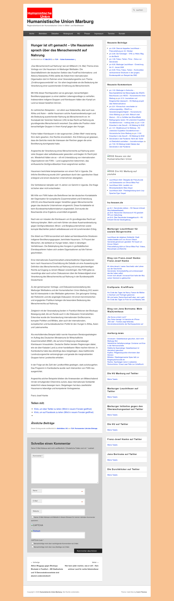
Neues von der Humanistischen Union (119, 157)
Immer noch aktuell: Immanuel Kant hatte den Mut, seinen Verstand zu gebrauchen (126, 276)
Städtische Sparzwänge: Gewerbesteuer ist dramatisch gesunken (123, 349)
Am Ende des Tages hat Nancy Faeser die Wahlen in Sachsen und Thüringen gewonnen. (126, 293)
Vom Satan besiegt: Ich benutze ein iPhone (123, 319)
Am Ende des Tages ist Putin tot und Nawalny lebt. (126, 299)
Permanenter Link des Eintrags (86, 428)
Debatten (55, 33)
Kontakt (122, 33)
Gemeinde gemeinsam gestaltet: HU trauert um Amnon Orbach (124, 243)
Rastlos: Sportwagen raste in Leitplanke (122, 362)
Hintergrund (68, 33)
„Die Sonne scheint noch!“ (116, 317)
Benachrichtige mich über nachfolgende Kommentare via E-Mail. (56, 543)
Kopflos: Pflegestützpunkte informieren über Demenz (123, 353)
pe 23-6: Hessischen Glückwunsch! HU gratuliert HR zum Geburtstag (125, 213)
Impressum (98, 33)
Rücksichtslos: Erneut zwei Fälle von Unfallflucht (125, 364)
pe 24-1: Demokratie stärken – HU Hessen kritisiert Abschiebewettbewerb (126, 209)
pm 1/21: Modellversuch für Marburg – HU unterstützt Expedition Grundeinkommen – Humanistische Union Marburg (124, 130)
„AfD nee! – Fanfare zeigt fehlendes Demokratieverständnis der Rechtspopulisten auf (125, 322)
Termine (111, 33)
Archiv (31, 33)
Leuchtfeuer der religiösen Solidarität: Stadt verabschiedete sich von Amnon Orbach (123, 238)
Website (36, 511)
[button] (39, 13)
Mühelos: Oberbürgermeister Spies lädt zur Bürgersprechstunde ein (123, 358)
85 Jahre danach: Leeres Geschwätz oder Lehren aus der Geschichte (125, 267)
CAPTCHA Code (37, 540)
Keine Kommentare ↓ (68, 59)
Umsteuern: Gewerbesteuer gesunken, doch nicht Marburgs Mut (125, 339)
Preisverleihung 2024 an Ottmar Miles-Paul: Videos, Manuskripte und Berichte (126, 247)
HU (78, 33)
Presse (87, 33)
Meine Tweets (112, 379)
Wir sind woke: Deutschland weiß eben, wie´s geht (125, 297)
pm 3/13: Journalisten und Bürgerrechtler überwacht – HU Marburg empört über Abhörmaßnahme (126, 101)
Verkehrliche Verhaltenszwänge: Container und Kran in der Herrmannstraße (126, 344)
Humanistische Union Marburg (60, 21)
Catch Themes (141, 592)
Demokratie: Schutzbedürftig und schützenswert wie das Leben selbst (125, 272)
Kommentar (38, 455)
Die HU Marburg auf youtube (122, 172)
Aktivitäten (43, 33)
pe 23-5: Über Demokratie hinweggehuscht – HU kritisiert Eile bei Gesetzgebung (125, 218)
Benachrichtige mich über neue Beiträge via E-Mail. (52, 547)
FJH (56, 59)
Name (35, 490)
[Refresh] (35, 530)
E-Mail (35, 501)
